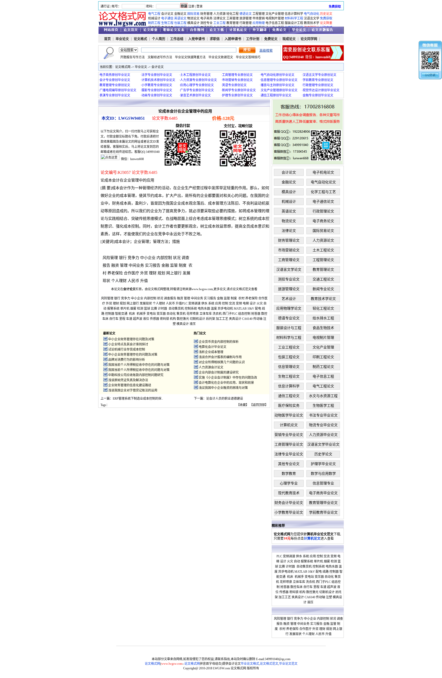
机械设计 (154, 18)
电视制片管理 (275, 18)
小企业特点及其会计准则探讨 (128, 344)
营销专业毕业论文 (288, 435)
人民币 (133, 281)
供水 (204, 303)
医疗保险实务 (289, 406)
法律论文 (219, 18)
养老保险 (115, 273)
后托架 (210, 319)
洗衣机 (217, 313)
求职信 (215, 39)
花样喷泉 (192, 313)
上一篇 (105, 398)
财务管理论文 (289, 240)
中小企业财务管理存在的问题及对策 (132, 354)
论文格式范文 (242, 289)
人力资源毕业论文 (323, 435)
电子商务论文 (323, 221)
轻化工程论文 (323, 308)
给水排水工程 (323, 318)
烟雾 (133, 308)
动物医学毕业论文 (288, 415)
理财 (153, 273)
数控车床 (296, 587)
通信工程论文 (289, 396)
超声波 (137, 319)
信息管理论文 (289, 367)
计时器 (162, 308)
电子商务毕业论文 (323, 493)
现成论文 (289, 39)
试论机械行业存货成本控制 (126, 349)
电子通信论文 (323, 202)
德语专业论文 (289, 318)
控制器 (109, 313)
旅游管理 (245, 18)
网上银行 (174, 273)
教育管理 (232, 23)
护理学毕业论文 (323, 464)
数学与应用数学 (323, 474)
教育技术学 (311, 23)
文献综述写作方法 (160, 57)
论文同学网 (309, 39)
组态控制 (244, 313)
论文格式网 (122, 67)
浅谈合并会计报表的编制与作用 (220, 357)
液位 (146, 319)
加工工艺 (222, 319)
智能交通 (121, 313)
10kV (250, 308)
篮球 (147, 308)
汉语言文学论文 (288, 270)
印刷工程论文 (323, 357)
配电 (258, 308)
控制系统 (191, 308)
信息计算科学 (294, 14)
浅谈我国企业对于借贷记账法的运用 (132, 390)
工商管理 (232, 18)
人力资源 (219, 14)
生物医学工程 (323, 406)
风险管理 (110, 258)
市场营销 (258, 18)
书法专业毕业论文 (323, 415)
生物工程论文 (289, 376)
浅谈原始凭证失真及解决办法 (128, 380)
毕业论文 (122, 39)
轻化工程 (232, 14)
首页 (107, 39)
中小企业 (148, 258)
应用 (218, 303)
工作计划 (252, 39)
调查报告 (170, 298)
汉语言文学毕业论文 (323, 444)
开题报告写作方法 (132, 57)
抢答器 (255, 313)
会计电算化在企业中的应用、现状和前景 (226, 383)
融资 (115, 265)
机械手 (141, 313)
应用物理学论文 (288, 308)
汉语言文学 (311, 18)
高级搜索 (266, 50)
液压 (193, 324)
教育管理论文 (323, 270)
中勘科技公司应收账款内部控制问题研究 (135, 375)
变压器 (161, 313)
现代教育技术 (289, 493)
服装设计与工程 (288, 328)
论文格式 (140, 39)
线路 (326, 571)
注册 (191, 6)
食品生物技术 (323, 328)
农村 (241, 298)
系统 (211, 303)
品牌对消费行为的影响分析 (126, 359)
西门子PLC (230, 313)
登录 (199, 6)
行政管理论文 (323, 211)
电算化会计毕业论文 (212, 347)
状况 (177, 258)
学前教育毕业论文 (323, 512)
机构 (173, 319)
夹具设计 (235, 319)
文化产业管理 (275, 14)
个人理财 (119, 281)
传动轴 (257, 319)
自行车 (113, 319)
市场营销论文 (289, 250)
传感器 (154, 319)
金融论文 (180, 14)
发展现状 (146, 303)
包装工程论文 (289, 357)
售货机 (181, 313)
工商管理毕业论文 (288, 444)
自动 (297, 561)
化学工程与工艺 (323, 192)
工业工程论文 (289, 347)
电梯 (246, 303)
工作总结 (176, 39)
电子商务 (206, 18)
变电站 (151, 313)
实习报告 (152, 265)
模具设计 (193, 23)
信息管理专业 (323, 483)
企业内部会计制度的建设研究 (219, 372)
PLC (184, 303)
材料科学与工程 (288, 338)
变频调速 (194, 303)
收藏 (243, 405)
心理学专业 (289, 483)
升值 (144, 281)
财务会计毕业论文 (288, 503)
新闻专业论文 (323, 289)
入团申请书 (233, 39)
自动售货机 (176, 308)
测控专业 (206, 23)
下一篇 (198, 398)
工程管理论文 (323, 260)
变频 (239, 303)
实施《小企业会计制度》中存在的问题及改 (228, 377)
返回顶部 (259, 405)
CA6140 (247, 319)
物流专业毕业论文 (323, 425)
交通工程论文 (323, 279)
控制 (225, 303)
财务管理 (206, 14)
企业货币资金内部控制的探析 (219, 342)
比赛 (154, 308)
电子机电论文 (323, 172)
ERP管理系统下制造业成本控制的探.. (138, 398)
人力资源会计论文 (211, 367)
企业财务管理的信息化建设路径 (129, 385)
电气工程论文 (323, 386)
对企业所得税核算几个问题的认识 (222, 362)
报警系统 (113, 308)
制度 (182, 265)
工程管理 (258, 14)
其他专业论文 (289, 464)
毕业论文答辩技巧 (248, 57)
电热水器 (204, 308)
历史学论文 (323, 454)
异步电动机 (225, 308)
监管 (174, 265)
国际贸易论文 (323, 231)
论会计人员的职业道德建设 (224, 398)
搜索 (247, 50)
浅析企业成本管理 (211, 352)
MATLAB (240, 308)
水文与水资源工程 (323, 396)
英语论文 (289, 211)
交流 (232, 303)
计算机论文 (289, 425)
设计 (253, 303)
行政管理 (245, 23)
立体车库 (206, 313)
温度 (214, 308)
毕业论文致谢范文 (220, 57)
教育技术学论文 (323, 299)
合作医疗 (131, 273)
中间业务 (136, 265)
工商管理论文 (289, 260)
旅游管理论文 (289, 289)
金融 (165, 265)
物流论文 (193, 18)
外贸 (144, 273)
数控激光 (183, 319)
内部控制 (164, 258)
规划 (161, 273)
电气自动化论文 (323, 182)
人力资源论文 (323, 240)
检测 (140, 308)
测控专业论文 (289, 279)
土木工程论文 (323, 250)
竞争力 (133, 258)
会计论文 (167, 14)
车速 (129, 319)
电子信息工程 (275, 23)
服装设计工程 (294, 23)
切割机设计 (197, 319)
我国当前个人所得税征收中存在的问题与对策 (139, 365)
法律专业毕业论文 (288, 454)
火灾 (260, 303)
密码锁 (164, 319)
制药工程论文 (323, 367)
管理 (124, 265)
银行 (123, 258)
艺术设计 (289, 299)
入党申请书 (196, 39)
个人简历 (158, 39)
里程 (122, 319)
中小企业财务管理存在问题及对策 (131, 339)
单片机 (124, 308)
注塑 (329, 597)
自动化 (171, 313)
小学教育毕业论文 (288, 512)
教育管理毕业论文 (323, 503)
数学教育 (289, 474)
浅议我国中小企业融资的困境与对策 (223, 388)
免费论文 (271, 39)
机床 (132, 313)
